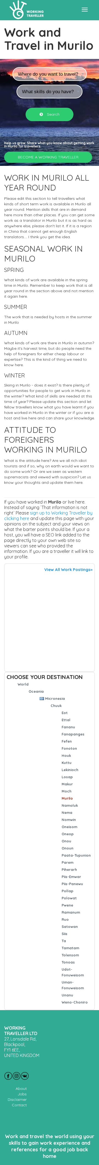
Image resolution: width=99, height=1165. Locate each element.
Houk (66, 755)
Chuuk (56, 705)
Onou (66, 841)
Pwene (67, 905)
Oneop (68, 834)
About (21, 1088)
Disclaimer (17, 1099)
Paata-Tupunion (76, 855)
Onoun (67, 848)
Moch (67, 791)
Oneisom (69, 827)
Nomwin (69, 819)
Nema (67, 812)
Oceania (36, 691)
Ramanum (71, 912)
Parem (67, 862)
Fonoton (69, 748)
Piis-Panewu (72, 884)
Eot (65, 713)
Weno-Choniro (75, 1002)
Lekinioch (70, 770)
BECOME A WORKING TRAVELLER (48, 157)
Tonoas (68, 962)
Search (53, 114)
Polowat (69, 898)
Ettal (66, 720)
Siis (64, 933)
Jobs (22, 1094)
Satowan (70, 926)
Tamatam (70, 948)
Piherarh (69, 869)
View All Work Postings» (68, 569)
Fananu (68, 727)
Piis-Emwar (71, 876)
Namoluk (70, 805)
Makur (67, 784)
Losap (67, 777)
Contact (19, 1105)
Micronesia (55, 698)
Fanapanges (73, 734)
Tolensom (70, 955)
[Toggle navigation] (85, 9)
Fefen (67, 741)
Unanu (67, 995)
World (23, 684)
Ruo (65, 919)
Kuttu (67, 762)
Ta (64, 941)
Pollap (67, 891)
